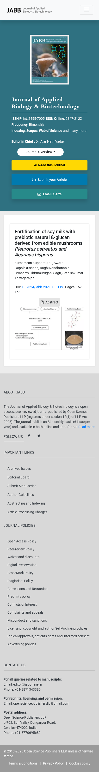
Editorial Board (18, 477)
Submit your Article (51, 180)
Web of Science (50, 131)
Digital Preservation (22, 565)
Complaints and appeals (25, 612)
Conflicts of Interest (22, 604)
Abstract (51, 302)
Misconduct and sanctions (27, 620)
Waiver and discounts (23, 557)
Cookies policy (79, 763)
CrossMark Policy (20, 573)
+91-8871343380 (28, 689)
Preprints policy (19, 596)
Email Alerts (51, 194)
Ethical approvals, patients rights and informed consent (48, 636)
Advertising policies (21, 644)
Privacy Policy (53, 763)
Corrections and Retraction (27, 589)
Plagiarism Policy (20, 581)
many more (77, 131)
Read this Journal (51, 165)
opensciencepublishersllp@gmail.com (41, 703)
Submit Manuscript (21, 486)
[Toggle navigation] (86, 10)
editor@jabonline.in (27, 684)
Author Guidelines (20, 495)
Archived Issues (19, 468)
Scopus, (32, 131)
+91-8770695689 (28, 733)
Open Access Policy (21, 541)
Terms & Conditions (23, 763)
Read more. (86, 427)
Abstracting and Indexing (26, 503)
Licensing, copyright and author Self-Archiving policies (47, 628)
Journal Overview (39, 152)
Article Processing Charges (27, 512)
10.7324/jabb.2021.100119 (42, 287)
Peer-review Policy (20, 549)
